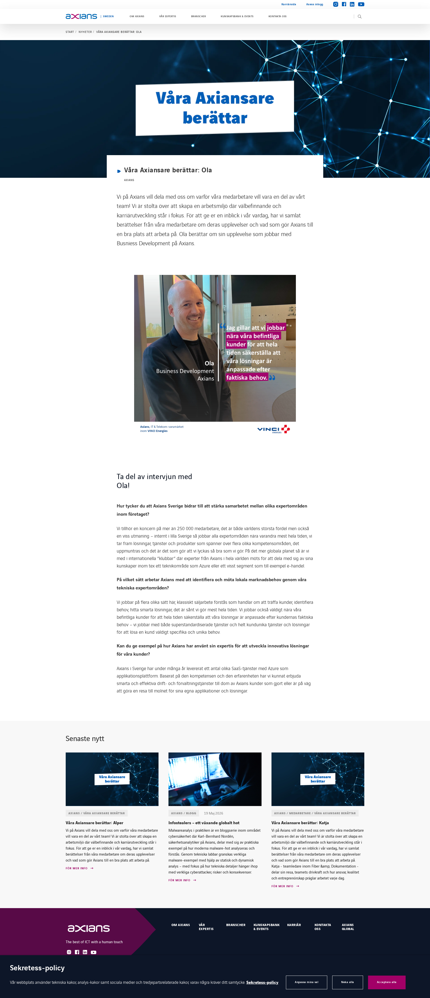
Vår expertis (167, 16)
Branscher (198, 16)
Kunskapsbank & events (237, 16)
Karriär (294, 925)
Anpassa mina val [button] (306, 982)
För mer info (77, 868)
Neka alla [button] (347, 982)
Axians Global (348, 927)
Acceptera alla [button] (387, 982)
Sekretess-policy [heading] (37, 968)
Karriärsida (288, 4)
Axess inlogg (314, 4)
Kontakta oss (278, 16)
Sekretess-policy (262, 982)
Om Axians (137, 16)
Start (70, 32)
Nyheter (85, 32)
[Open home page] (81, 16)
